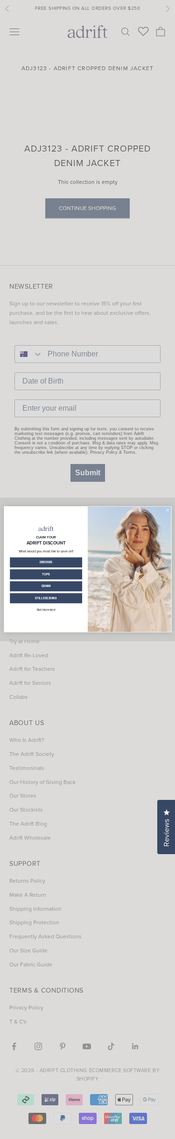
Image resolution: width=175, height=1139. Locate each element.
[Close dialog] (167, 510)
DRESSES (45, 562)
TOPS (45, 574)
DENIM (45, 586)
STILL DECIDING (46, 598)
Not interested (45, 610)
